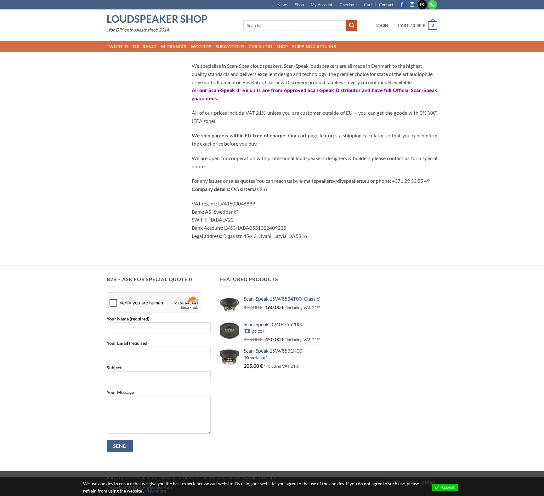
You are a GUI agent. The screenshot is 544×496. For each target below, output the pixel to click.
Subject (114, 367)
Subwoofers (230, 46)
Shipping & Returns (314, 46)
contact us (398, 158)
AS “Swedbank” (221, 212)
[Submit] (351, 25)
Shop (299, 4)
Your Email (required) (128, 343)
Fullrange (145, 46)
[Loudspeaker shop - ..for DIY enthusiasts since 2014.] (170, 19)
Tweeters (117, 46)
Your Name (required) (128, 318)
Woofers (201, 46)
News (282, 4)
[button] (382, 25)
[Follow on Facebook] (402, 4)
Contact (386, 4)
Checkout (348, 4)
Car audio (260, 46)
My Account (321, 4)
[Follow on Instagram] (412, 4)
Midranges (173, 46)
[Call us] (432, 4)
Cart (368, 4)
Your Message (120, 392)
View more (155, 490)
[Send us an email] (422, 4)
